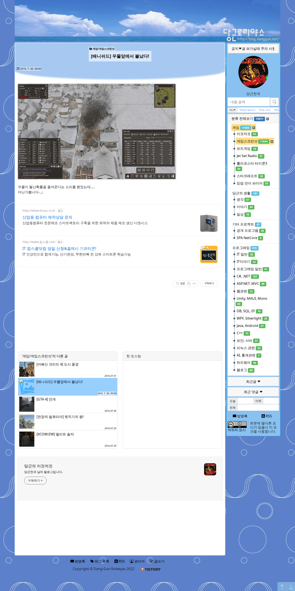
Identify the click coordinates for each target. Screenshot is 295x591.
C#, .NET (247, 276)
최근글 (251, 381)
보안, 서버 (247, 340)
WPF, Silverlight (252, 318)
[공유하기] (189, 283)
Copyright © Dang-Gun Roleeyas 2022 (103, 568)
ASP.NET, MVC (251, 283)
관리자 (139, 561)
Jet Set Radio (250, 155)
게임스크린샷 (252, 141)
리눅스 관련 (248, 347)
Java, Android (250, 325)
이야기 (245, 206)
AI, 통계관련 (248, 355)
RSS (268, 416)
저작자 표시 (237, 429)
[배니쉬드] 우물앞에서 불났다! (120, 56)
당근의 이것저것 (38, 465)
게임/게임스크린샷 (103, 48)
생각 (243, 199)
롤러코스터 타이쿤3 (252, 166)
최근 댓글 (251, 391)
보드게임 (246, 148)
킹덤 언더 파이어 (252, 183)
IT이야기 (246, 261)
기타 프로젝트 (246, 224)
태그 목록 (101, 561)
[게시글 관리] (194, 283)
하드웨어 (246, 362)
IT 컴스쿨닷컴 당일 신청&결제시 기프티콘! (59, 248)
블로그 (245, 369)
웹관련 (245, 291)
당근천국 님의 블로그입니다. (43, 472)
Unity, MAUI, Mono (252, 301)
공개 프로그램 (250, 230)
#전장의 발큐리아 (243, 110)
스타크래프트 (250, 175)
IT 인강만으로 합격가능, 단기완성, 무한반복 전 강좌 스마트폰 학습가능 (76, 254)
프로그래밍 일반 (252, 268)
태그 (232, 110)
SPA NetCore (249, 237)
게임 (240, 127)
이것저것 (246, 133)
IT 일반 (245, 254)
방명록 (241, 416)
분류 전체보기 (247, 118)
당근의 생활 (245, 193)
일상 (243, 214)
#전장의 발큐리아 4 (278, 110)
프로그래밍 (244, 247)
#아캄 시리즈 (260, 110)
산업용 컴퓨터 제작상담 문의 (47, 217)
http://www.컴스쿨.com (38, 242)
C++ (242, 333)
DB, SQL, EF (249, 311)
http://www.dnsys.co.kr (39, 210)
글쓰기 (159, 561)
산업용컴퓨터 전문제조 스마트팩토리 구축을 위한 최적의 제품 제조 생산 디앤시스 (85, 223)
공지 (254, 48)
